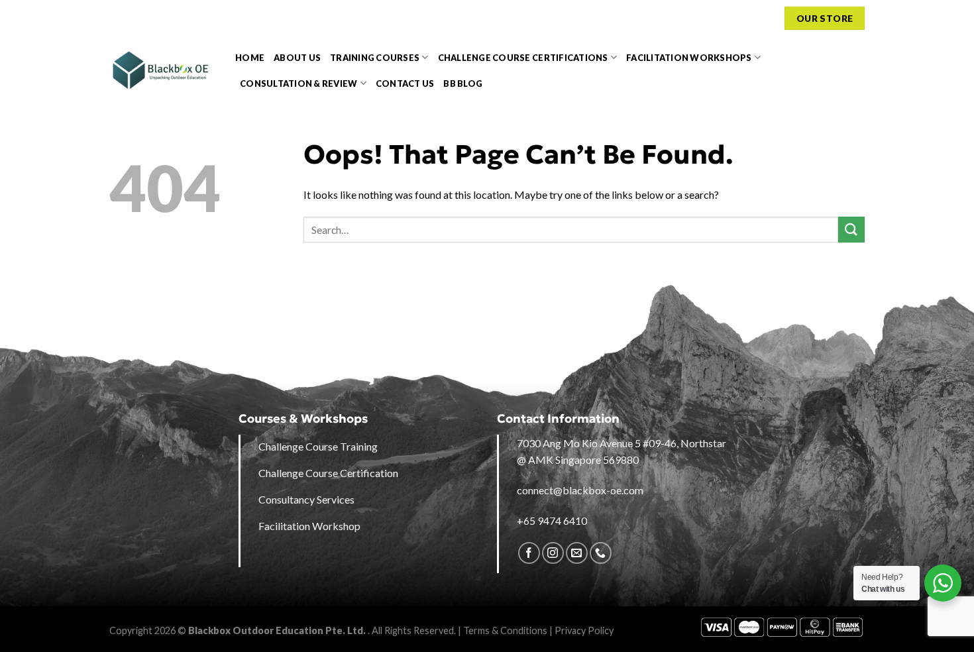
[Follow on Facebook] (529, 553)
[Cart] (767, 18)
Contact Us (405, 83)
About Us (297, 57)
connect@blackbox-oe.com (580, 490)
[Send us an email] (577, 553)
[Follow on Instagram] (553, 553)
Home (249, 57)
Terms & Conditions (505, 630)
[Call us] (601, 553)
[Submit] (851, 230)
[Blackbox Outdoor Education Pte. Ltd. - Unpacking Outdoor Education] (162, 70)
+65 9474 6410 (552, 520)
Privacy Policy (584, 630)
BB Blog (462, 83)
